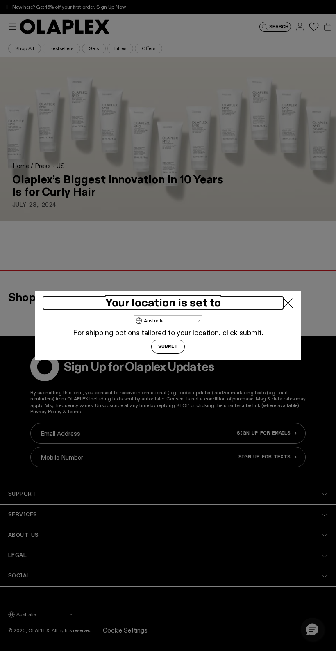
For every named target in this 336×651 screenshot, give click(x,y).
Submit (168, 346)
